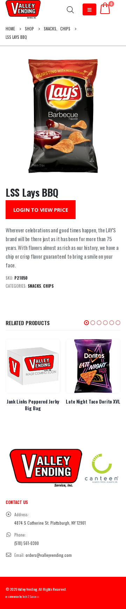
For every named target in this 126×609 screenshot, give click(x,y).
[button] (86, 322)
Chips (48, 286)
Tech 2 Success (30, 596)
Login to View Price (40, 209)
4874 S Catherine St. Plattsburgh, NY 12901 (50, 523)
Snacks (34, 286)
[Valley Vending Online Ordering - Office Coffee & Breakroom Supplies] (23, 9)
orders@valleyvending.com (49, 555)
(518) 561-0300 (26, 543)
